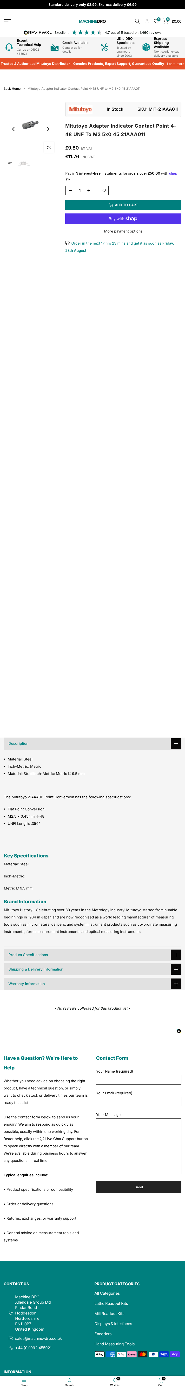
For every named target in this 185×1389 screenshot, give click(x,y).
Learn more (175, 64)
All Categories (107, 1293)
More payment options (123, 231)
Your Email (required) (114, 1093)
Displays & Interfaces (113, 1323)
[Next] (47, 129)
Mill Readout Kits (109, 1313)
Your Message (108, 1114)
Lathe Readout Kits (111, 1303)
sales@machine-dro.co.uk (38, 1338)
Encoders (103, 1333)
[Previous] (13, 129)
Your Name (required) (114, 1071)
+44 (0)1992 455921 (33, 1347)
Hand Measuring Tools (114, 1343)
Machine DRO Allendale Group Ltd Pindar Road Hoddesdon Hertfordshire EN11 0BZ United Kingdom (33, 1313)
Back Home (12, 88)
